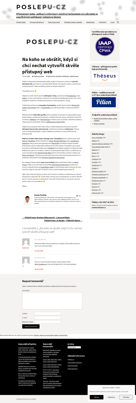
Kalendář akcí (90, 22)
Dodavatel (59, 76)
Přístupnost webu (38, 76)
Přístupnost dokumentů (99, 174)
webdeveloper (74, 76)
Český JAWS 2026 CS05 (50, 361)
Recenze (94, 187)
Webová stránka (27, 322)
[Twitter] (80, 196)
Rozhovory (95, 190)
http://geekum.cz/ (41, 264)
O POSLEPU (102, 22)
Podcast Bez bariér (54, 22)
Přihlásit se (71, 359)
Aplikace (94, 141)
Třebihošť (50, 148)
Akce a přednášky (97, 138)
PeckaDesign (71, 96)
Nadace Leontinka (99, 124)
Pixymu (24, 141)
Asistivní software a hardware (100, 144)
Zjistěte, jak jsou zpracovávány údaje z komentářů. (51, 335)
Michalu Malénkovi (60, 141)
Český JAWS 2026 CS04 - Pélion (52, 365)
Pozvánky (95, 162)
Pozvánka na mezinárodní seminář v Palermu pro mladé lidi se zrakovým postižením (27, 383)
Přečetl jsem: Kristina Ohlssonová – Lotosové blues (46, 217)
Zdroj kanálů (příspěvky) (75, 362)
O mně (112, 22)
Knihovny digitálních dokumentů (53, 158)
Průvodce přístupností (37, 22)
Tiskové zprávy (96, 193)
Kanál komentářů (73, 366)
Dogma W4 (55, 143)
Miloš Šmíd (46, 350)
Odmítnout (111, 397)
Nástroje (94, 150)
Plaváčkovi (31, 141)
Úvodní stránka (21, 22)
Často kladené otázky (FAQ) (100, 147)
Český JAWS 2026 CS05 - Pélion (52, 359)
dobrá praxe (51, 76)
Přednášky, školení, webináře (73, 22)
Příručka (94, 168)
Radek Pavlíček (40, 195)
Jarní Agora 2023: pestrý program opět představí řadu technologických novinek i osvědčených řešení (52, 374)
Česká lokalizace (73, 369)
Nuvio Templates (28, 155)
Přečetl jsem (95, 165)
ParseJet (45, 381)
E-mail (25, 318)
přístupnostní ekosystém (60, 165)
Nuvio (51, 141)
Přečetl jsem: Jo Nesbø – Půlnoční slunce (63, 220)
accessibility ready (47, 167)
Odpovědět (39, 251)
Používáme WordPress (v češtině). (26, 399)
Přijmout (96, 397)
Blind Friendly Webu (45, 153)
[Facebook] (77, 196)
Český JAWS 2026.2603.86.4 (51, 367)
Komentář (26, 291)
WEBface (33, 119)
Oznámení (95, 159)
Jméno (25, 314)
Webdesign (65, 76)
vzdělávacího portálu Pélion (55, 122)
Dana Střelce (31, 108)
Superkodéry (46, 108)
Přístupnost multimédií (98, 177)
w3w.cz (24, 98)
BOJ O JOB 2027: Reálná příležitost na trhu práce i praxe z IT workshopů (27, 376)
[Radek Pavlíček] (27, 200)
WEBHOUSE (69, 129)
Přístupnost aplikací (98, 171)
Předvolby (126, 397)
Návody (94, 153)
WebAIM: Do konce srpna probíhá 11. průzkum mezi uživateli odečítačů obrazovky (27, 368)
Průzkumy (95, 184)
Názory (94, 156)
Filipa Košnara (45, 119)
